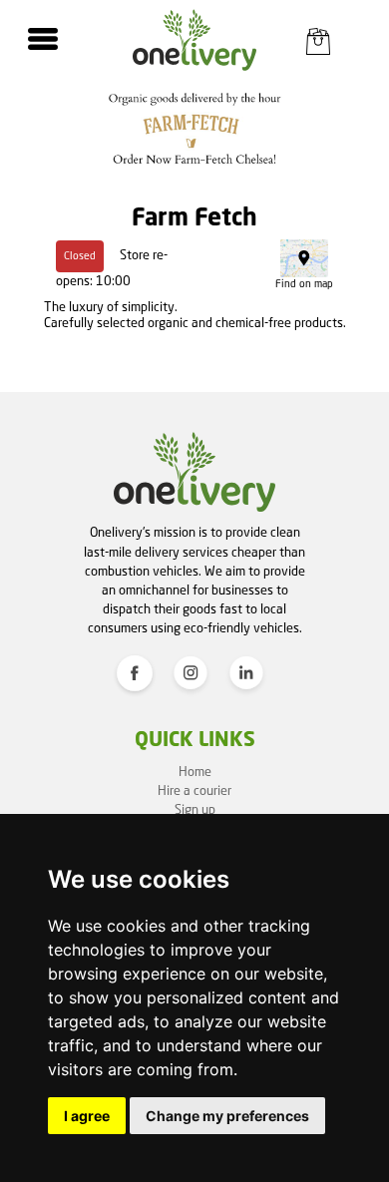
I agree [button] (87, 1115)
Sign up (195, 810)
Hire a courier (194, 791)
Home (195, 772)
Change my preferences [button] (227, 1115)
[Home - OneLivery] (195, 40)
